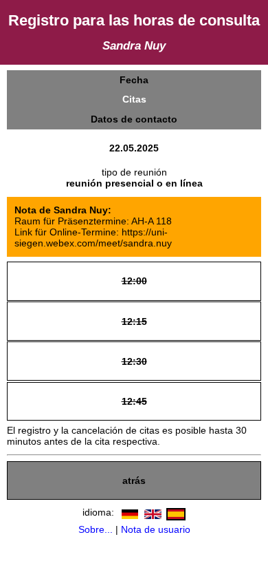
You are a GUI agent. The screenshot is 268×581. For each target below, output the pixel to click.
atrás (134, 480)
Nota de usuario (155, 529)
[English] (150, 511)
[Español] (174, 511)
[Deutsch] (128, 511)
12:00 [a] (133, 280)
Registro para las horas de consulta (134, 20)
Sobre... (95, 529)
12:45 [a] (133, 400)
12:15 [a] (133, 320)
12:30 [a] (133, 360)
